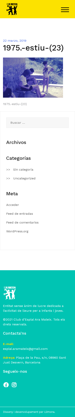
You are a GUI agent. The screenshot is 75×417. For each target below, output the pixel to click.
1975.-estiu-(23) (15, 104)
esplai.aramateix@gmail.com (25, 349)
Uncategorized (24, 178)
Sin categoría (23, 169)
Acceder (12, 205)
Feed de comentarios (22, 222)
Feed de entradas (19, 214)
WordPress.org (17, 231)
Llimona (49, 411)
